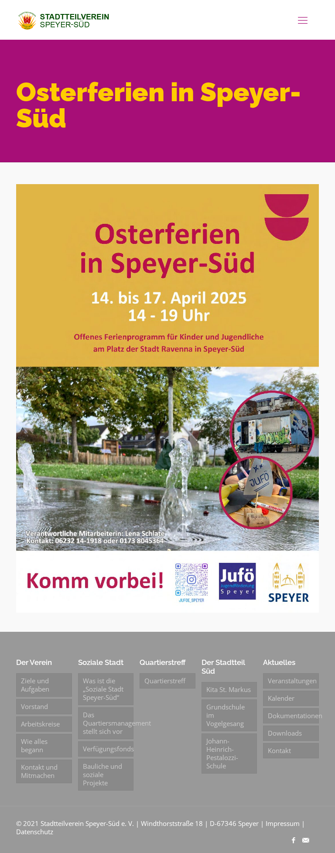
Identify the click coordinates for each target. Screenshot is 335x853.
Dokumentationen (293, 715)
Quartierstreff (164, 680)
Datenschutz (34, 831)
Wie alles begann (34, 745)
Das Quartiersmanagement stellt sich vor (108, 723)
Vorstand (34, 706)
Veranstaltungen (292, 680)
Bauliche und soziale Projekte (102, 774)
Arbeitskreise (40, 723)
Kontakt (279, 750)
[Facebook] (293, 840)
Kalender (281, 698)
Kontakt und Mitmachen (39, 771)
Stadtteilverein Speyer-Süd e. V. (87, 823)
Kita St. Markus (228, 689)
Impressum (283, 823)
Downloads (285, 733)
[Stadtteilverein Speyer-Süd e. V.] (64, 19)
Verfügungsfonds (108, 748)
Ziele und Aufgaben (35, 684)
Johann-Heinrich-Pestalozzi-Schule (222, 753)
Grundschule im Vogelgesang (225, 715)
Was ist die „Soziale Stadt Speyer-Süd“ (103, 689)
